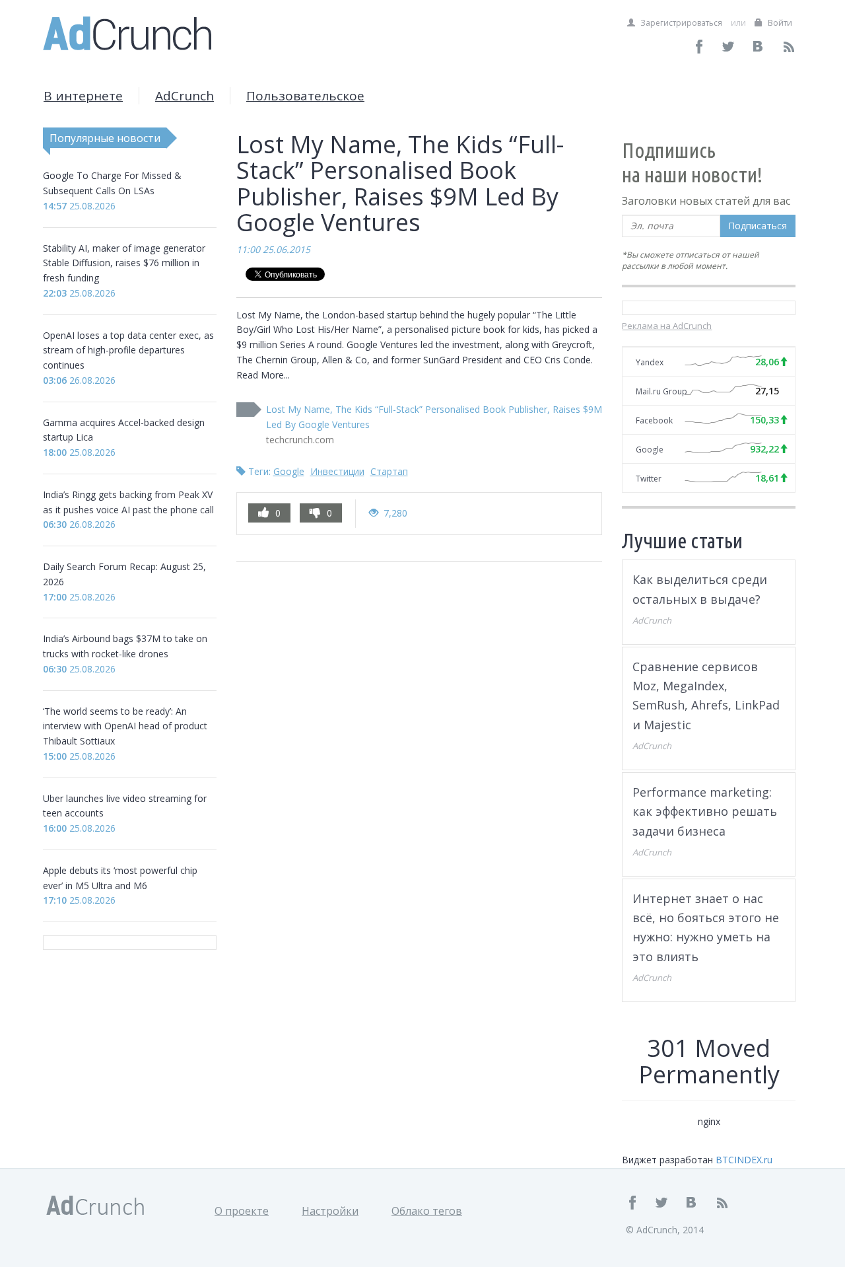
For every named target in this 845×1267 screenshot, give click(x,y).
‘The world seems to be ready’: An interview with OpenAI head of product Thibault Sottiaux (125, 726)
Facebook (654, 420)
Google (288, 471)
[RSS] (788, 47)
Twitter (648, 478)
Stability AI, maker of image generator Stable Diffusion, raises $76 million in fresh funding (124, 263)
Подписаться (757, 225)
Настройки (330, 1211)
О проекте (242, 1211)
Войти (779, 22)
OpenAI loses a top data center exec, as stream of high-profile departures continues (128, 350)
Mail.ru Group (661, 391)
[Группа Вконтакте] (759, 47)
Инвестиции (337, 471)
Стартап (389, 471)
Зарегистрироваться (680, 22)
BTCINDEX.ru (744, 1159)
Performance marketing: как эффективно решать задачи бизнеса (704, 811)
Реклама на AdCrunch (667, 326)
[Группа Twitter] (729, 47)
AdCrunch (184, 95)
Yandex (649, 362)
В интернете (83, 95)
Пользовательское (305, 95)
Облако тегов (426, 1211)
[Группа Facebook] (699, 47)
